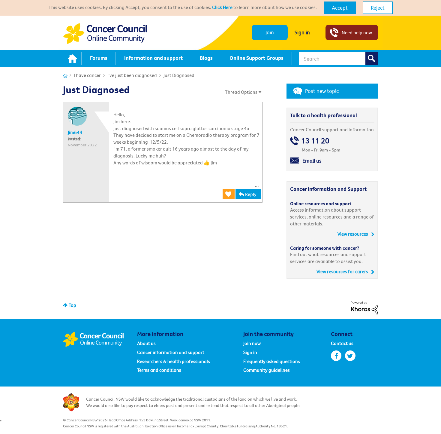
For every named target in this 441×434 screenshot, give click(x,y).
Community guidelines (266, 370)
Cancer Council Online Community (100, 339)
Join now (252, 343)
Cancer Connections (65, 75)
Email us (312, 160)
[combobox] (338, 58)
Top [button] (72, 305)
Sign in (302, 32)
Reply (250, 194)
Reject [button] (378, 7)
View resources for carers (342, 271)
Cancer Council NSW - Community (105, 33)
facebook (336, 355)
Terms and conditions (159, 370)
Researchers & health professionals (173, 361)
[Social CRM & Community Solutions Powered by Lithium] (364, 307)
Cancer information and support (170, 352)
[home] (72, 58)
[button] (340, 8)
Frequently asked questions (271, 361)
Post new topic (322, 90)
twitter (350, 355)
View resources (353, 234)
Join (270, 32)
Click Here (222, 7)
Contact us (342, 343)
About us (146, 343)
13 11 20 (315, 140)
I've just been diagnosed (132, 75)
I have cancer (87, 75)
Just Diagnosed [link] (179, 75)
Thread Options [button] (241, 92)
